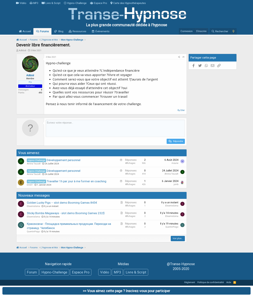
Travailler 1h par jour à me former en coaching (76, 181)
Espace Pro (100, 3)
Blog (60, 31)
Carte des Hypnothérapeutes (129, 3)
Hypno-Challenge (77, 3)
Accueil (26, 31)
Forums (44, 31)
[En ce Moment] (233, 31)
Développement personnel (63, 160)
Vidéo (23, 3)
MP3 (35, 3)
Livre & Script (52, 3)
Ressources (79, 31)
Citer (182, 110)
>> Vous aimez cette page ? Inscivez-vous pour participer (126, 291)
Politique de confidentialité (210, 282)
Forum (32, 272)
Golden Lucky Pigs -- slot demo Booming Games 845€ (62, 202)
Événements (102, 31)
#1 (183, 57)
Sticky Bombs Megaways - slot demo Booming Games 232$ (66, 213)
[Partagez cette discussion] (179, 57)
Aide (228, 282)
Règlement (189, 282)
